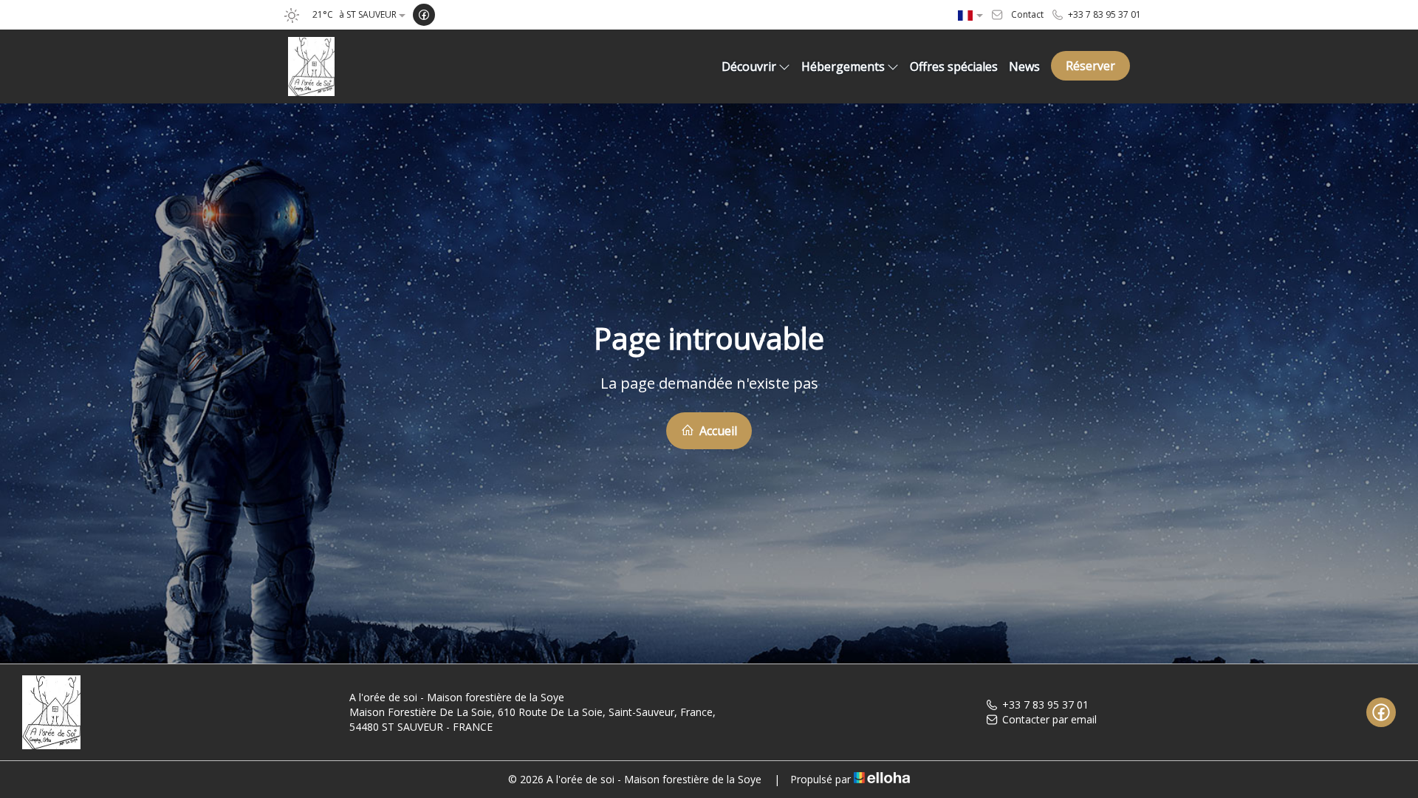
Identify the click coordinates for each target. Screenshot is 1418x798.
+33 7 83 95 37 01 (1045, 705)
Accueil (716, 431)
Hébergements (843, 66)
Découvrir (749, 66)
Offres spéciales (954, 66)
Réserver (1090, 66)
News (1024, 66)
